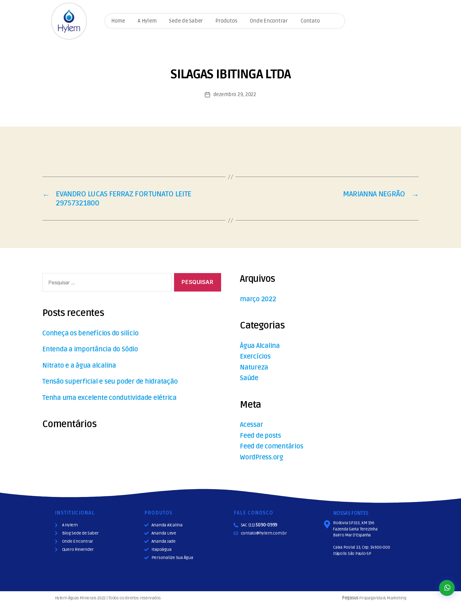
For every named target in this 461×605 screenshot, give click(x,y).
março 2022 (258, 299)
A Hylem (147, 21)
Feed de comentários (271, 446)
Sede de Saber (186, 21)
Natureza (254, 367)
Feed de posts (260, 436)
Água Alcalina (260, 346)
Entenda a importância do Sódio (90, 349)
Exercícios (255, 356)
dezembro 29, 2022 (234, 94)
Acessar (251, 425)
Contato (310, 21)
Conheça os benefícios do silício (90, 333)
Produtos (226, 21)
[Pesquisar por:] (106, 283)
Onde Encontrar (269, 21)
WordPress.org (261, 457)
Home (118, 21)
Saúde (249, 378)
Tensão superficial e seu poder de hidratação (110, 381)
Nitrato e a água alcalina (79, 366)
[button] (447, 588)
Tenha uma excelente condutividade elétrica (109, 398)
